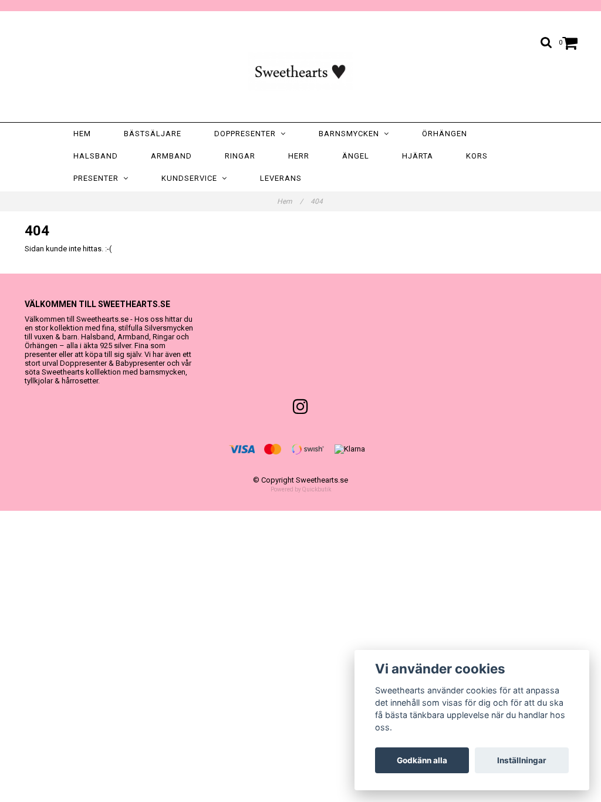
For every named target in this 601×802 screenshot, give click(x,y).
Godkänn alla (422, 760)
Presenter (98, 178)
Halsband (95, 155)
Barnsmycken (351, 133)
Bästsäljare (152, 133)
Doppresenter (247, 133)
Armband (171, 155)
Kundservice (191, 178)
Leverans (281, 178)
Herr (298, 155)
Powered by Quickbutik (301, 489)
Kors (477, 155)
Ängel (355, 155)
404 (317, 201)
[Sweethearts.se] (300, 69)
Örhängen (444, 133)
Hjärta (417, 155)
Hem (82, 133)
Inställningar (521, 760)
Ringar (240, 155)
